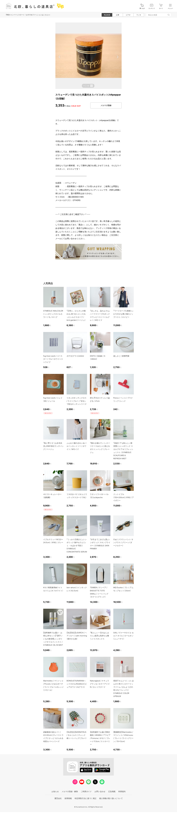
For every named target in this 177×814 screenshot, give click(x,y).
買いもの (142, 8)
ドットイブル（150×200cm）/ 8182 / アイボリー (123, 497)
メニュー (170, 8)
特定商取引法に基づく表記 (85, 798)
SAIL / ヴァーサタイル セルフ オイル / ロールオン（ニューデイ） (123, 636)
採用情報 (68, 798)
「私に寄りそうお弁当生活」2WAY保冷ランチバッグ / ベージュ (53, 446)
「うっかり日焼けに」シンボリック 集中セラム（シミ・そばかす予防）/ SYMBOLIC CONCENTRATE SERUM (77, 545)
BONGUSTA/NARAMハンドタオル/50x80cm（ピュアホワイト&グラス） (77, 684)
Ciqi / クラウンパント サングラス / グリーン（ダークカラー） (123, 542)
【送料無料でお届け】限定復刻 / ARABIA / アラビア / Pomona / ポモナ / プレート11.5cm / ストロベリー (100, 738)
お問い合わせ (100, 791)
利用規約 (122, 791)
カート (161, 8)
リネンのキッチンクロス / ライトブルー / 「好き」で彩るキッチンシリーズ (76, 401)
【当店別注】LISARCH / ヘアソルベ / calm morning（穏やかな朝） (77, 636)
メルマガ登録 (106, 105)
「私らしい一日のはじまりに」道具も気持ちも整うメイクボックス (99, 636)
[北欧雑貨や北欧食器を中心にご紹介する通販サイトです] (34, 6)
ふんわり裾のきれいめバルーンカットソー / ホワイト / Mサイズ (76, 446)
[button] (59, 57)
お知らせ (55, 791)
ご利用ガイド (86, 791)
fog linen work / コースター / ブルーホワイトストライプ (53, 359)
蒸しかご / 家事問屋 (121, 356)
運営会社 (58, 798)
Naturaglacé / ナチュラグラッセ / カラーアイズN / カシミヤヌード (100, 684)
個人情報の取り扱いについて (111, 798)
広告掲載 (111, 791)
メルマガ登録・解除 (70, 791)
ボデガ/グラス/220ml (75, 356)
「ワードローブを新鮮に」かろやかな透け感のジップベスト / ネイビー (123, 314)
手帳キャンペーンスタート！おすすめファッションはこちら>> (28, 15)
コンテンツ (151, 8)
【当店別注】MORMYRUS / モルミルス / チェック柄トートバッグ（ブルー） (77, 735)
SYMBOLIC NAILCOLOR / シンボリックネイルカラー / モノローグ (53, 314)
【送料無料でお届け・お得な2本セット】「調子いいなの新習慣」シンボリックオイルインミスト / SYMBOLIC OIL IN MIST (53, 639)
